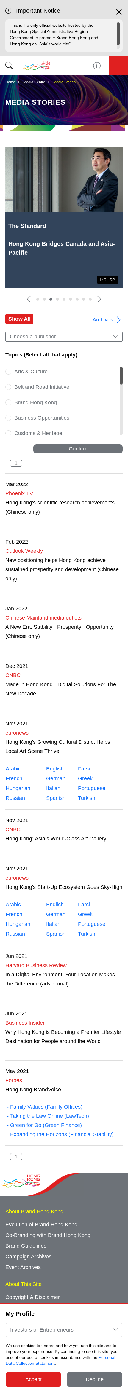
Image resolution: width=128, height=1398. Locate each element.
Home (10, 82)
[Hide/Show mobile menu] (118, 65)
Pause (107, 280)
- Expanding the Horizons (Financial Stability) (59, 1134)
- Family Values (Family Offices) (43, 1107)
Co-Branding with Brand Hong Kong (47, 1235)
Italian (53, 788)
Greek (85, 778)
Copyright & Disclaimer (32, 1297)
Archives (104, 320)
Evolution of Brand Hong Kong (41, 1224)
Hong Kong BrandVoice (33, 1090)
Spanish (55, 798)
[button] (29, 299)
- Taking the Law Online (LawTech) (47, 1116)
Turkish (86, 798)
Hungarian (18, 788)
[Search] (9, 65)
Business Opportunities (41, 418)
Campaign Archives (28, 1257)
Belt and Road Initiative (41, 387)
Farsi (84, 769)
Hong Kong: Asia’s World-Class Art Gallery (55, 839)
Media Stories (64, 82)
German (55, 778)
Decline (95, 1379)
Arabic (13, 769)
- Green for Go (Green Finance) (43, 1125)
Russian (15, 798)
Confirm (78, 449)
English (55, 769)
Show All (19, 319)
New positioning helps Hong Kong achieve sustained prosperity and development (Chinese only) (62, 569)
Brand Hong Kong (35, 402)
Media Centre (34, 82)
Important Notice (97, 65)
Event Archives (23, 1267)
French (14, 778)
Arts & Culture (31, 372)
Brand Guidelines (25, 1246)
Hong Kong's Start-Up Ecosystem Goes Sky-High (63, 887)
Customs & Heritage (38, 433)
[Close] (119, 14)
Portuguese (91, 788)
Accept (33, 1379)
